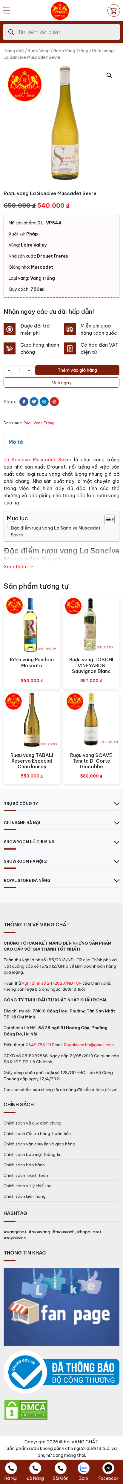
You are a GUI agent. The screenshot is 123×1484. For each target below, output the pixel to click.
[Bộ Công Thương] (61, 1372)
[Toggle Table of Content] (106, 519)
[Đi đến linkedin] (44, 401)
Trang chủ (14, 50)
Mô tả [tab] (16, 442)
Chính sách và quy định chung (32, 1123)
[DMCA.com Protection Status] (26, 1410)
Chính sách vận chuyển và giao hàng (39, 1144)
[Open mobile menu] (6, 10)
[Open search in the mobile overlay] (61, 32)
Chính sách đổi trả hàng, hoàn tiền (37, 1133)
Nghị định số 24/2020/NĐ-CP (52, 983)
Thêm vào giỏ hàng (77, 370)
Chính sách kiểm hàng (25, 1196)
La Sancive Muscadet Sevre (37, 460)
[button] (109, 75)
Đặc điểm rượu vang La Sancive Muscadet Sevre (56, 531)
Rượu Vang (39, 50)
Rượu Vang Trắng (70, 50)
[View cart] (113, 10)
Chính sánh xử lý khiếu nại (28, 1185)
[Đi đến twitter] (34, 401)
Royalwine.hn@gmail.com (89, 1044)
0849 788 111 (38, 1044)
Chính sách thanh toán (26, 1175)
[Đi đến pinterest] (54, 401)
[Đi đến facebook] (23, 401)
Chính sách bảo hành (24, 1165)
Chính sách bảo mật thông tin (32, 1154)
